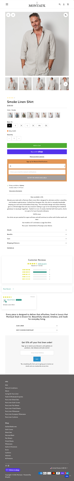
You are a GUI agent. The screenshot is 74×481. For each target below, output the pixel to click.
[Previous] (8, 15)
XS (9, 125)
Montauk (19, 475)
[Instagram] (8, 466)
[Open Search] (60, 4)
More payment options (37, 156)
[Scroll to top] (70, 476)
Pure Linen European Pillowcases (15, 414)
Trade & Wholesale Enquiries (14, 397)
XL (34, 126)
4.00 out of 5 (42, 264)
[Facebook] (6, 466)
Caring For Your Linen (12, 394)
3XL (47, 126)
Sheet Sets (8, 432)
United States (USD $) (59, 468)
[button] (26, 272)
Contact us (10, 247)
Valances (8, 455)
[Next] (13, 15)
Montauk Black (9, 435)
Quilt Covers (9, 429)
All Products (9, 458)
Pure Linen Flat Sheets (12, 405)
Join (37, 359)
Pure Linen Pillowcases (12, 411)
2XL (39, 125)
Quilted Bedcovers (11, 426)
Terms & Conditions (11, 388)
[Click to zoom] (65, 15)
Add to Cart (37, 145)
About (7, 391)
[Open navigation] (7, 4)
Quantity (10, 135)
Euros (7, 450)
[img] (7, 297)
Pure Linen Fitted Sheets (13, 408)
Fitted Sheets (9, 441)
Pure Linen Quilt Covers (12, 402)
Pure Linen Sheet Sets (12, 400)
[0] (68, 4)
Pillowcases (8, 444)
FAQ (6, 385)
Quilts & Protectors (11, 447)
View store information (15, 190)
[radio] (10, 115)
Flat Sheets (8, 438)
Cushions (8, 452)
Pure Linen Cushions (11, 417)
